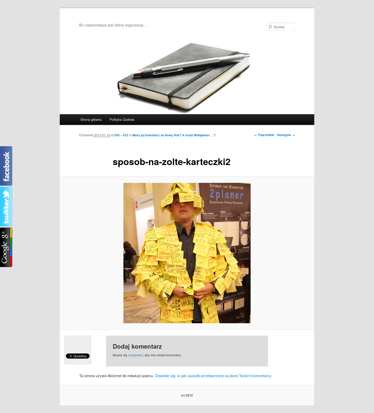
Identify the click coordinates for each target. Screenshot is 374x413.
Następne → (286, 134)
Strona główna (91, 119)
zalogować (135, 355)
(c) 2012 (187, 395)
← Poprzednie (264, 134)
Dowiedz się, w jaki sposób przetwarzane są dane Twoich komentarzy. (213, 375)
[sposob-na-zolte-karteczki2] (187, 253)
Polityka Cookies (122, 119)
